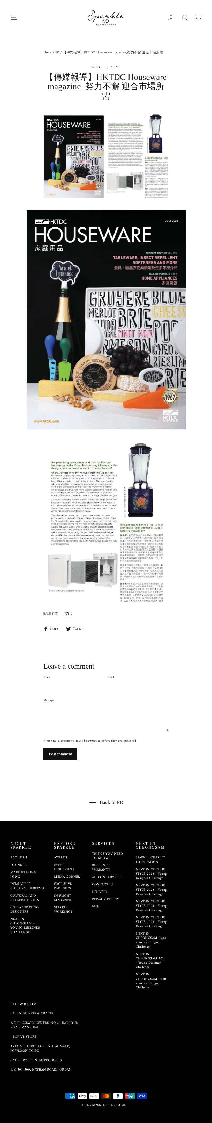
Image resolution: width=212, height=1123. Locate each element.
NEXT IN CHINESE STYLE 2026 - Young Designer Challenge (151, 873)
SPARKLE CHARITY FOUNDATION (150, 860)
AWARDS (60, 858)
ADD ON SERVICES (106, 877)
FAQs (96, 906)
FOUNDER (18, 865)
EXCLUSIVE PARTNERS (63, 886)
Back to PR (110, 802)
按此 (68, 613)
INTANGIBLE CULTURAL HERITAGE (27, 886)
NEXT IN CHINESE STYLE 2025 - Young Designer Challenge (151, 889)
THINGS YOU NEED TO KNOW (107, 856)
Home (47, 53)
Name (46, 677)
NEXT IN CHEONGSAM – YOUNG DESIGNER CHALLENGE (25, 925)
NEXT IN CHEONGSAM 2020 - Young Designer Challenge (151, 981)
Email (110, 677)
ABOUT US (18, 858)
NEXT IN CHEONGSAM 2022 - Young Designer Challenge (151, 940)
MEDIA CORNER (67, 877)
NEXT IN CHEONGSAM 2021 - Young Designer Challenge (151, 960)
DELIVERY (100, 892)
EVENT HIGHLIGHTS (64, 867)
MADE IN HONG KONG (23, 874)
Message (48, 700)
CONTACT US (103, 884)
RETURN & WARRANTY (101, 867)
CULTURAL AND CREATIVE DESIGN (24, 898)
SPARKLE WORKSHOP (63, 909)
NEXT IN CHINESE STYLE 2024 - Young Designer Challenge (151, 906)
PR (57, 53)
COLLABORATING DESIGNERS (24, 909)
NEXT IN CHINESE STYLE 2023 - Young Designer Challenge (151, 922)
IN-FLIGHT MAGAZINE (63, 898)
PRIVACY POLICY (105, 899)
